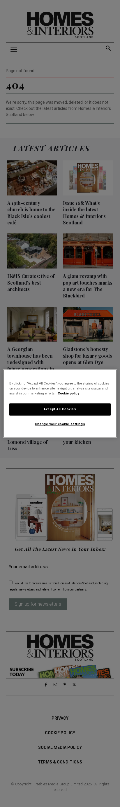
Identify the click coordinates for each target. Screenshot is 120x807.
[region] (60, 403)
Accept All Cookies (60, 409)
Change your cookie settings (60, 424)
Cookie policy (68, 394)
